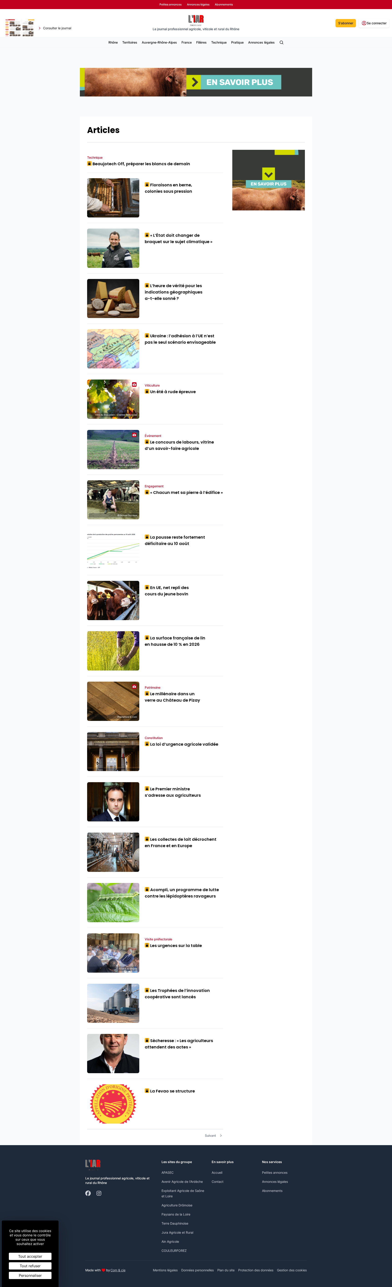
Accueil (217, 1172)
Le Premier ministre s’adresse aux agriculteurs (173, 792)
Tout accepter (30, 1256)
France (186, 42)
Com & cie (117, 1270)
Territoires (129, 42)
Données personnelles (197, 1270)
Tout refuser (30, 1266)
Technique (219, 42)
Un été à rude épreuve (171, 391)
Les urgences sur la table (174, 945)
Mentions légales (165, 1270)
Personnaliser (30, 1275)
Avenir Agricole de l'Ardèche (182, 1181)
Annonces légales (261, 42)
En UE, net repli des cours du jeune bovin (167, 591)
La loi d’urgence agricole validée (182, 744)
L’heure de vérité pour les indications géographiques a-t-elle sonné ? (173, 292)
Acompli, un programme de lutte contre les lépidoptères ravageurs (182, 893)
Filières (201, 42)
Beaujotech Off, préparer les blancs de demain (139, 164)
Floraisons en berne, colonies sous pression (168, 188)
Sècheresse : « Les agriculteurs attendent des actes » (179, 1044)
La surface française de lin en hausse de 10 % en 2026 (175, 641)
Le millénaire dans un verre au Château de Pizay (172, 697)
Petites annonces (274, 1172)
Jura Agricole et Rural (177, 1232)
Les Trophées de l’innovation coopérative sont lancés (177, 994)
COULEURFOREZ (174, 1250)
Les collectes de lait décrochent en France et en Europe (180, 842)
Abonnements (272, 1191)
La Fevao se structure (171, 1091)
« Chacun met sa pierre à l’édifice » (185, 492)
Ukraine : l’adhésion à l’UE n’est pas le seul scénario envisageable (180, 339)
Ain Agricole (170, 1241)
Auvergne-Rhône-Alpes (159, 42)
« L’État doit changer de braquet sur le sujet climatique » (178, 238)
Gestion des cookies (292, 1270)
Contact (217, 1181)
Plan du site (226, 1270)
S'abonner (345, 23)
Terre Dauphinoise (175, 1223)
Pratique (237, 42)
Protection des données (255, 1270)
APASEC (168, 1172)
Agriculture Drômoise (177, 1205)
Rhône (113, 42)
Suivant (210, 1135)
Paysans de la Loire (176, 1214)
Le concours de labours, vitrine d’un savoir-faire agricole (179, 445)
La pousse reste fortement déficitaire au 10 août (175, 540)
